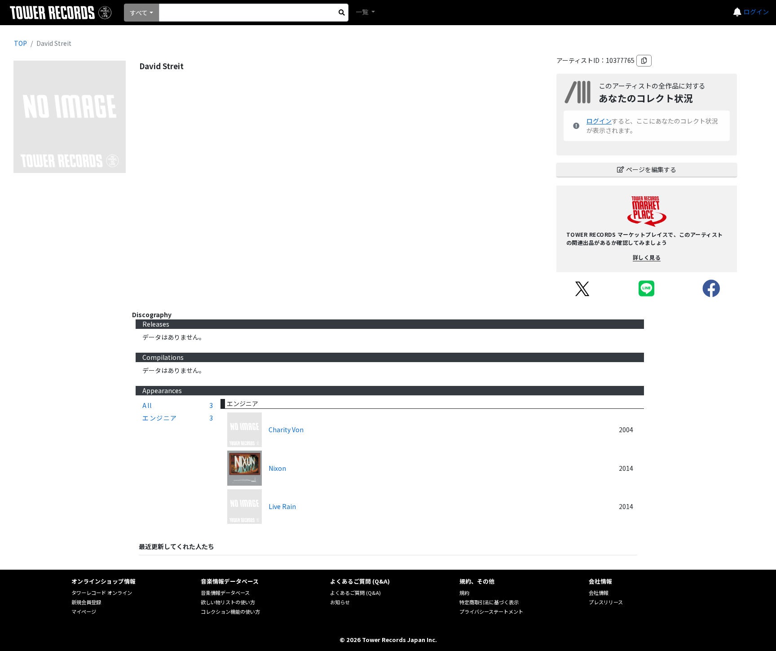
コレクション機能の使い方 (230, 611)
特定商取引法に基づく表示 (489, 602)
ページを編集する (651, 169)
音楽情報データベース (225, 592)
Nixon (277, 468)
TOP (20, 43)
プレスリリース (606, 602)
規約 (464, 592)
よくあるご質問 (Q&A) (355, 592)
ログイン (756, 11)
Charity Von (286, 429)
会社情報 (598, 592)
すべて (139, 12)
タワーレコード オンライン (101, 592)
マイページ (83, 611)
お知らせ (340, 602)
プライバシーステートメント (491, 611)
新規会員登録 (86, 602)
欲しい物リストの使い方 (228, 602)
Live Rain (282, 506)
